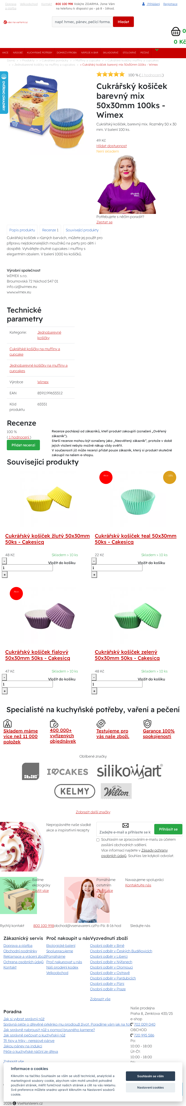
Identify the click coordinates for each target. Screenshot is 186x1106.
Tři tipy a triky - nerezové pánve (28, 1040)
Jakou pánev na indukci (22, 1046)
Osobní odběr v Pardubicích (113, 978)
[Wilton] (116, 791)
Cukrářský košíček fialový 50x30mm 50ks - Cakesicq (37, 655)
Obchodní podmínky (20, 951)
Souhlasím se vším (150, 1076)
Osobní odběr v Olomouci (111, 967)
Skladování (110, 52)
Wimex (43, 382)
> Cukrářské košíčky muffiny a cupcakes (132, 60)
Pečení (144, 52)
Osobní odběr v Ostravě (110, 972)
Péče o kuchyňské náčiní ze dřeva (30, 1051)
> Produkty (27, 60)
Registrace (170, 4)
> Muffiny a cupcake (86, 60)
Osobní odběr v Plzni (107, 983)
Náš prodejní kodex (62, 967)
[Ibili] (31, 771)
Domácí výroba (67, 52)
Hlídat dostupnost (111, 146)
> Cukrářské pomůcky (53, 60)
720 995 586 (144, 1035)
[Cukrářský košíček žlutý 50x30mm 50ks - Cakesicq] (48, 498)
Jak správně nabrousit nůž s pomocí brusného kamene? (49, 1029)
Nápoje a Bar (89, 52)
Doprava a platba (10, 6)
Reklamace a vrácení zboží (24, 956)
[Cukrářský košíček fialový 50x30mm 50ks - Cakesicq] (48, 615)
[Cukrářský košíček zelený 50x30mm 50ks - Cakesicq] (138, 615)
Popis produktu (22, 230)
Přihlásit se (168, 829)
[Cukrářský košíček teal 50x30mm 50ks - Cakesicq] (138, 498)
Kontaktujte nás (138, 885)
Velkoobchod (29, 4)
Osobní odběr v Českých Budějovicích (121, 951)
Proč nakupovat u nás (64, 962)
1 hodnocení (151, 75)
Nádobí (17, 52)
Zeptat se (104, 222)
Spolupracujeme (59, 951)
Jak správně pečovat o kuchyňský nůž (34, 1035)
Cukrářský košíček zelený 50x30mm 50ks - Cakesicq (127, 655)
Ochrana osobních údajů (23, 962)
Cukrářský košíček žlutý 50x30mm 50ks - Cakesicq (47, 539)
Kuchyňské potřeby (39, 52)
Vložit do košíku (62, 562)
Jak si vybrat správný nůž (23, 1019)
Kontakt (10, 967)
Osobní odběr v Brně (107, 945)
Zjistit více (40, 890)
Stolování (129, 52)
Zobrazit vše (100, 999)
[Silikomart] (130, 771)
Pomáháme (55, 956)
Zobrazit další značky (93, 812)
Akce (5, 52)
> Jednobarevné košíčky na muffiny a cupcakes (43, 64)
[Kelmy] (74, 791)
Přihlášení (153, 4)
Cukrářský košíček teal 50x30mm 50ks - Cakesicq (135, 539)
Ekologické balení (60, 945)
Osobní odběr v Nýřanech (111, 962)
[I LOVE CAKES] (67, 771)
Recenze (49, 230)
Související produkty (82, 230)
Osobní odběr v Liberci (109, 956)
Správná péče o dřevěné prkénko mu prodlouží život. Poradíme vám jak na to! (66, 1024)
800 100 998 (43, 925)
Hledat (123, 21)
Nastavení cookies (150, 1087)
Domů (11, 60)
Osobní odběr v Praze (108, 989)
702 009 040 (144, 1024)
